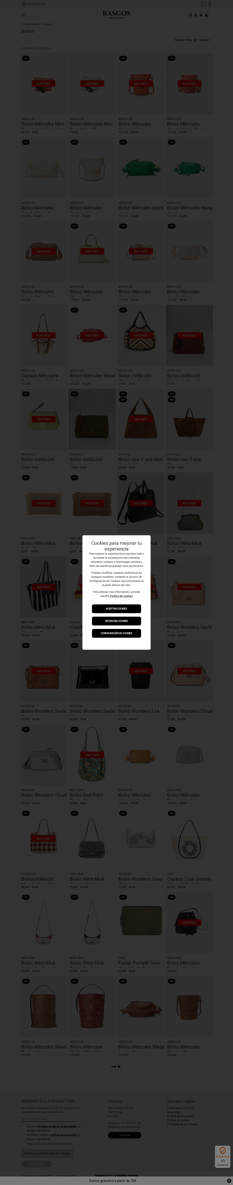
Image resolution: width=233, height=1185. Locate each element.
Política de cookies (121, 596)
